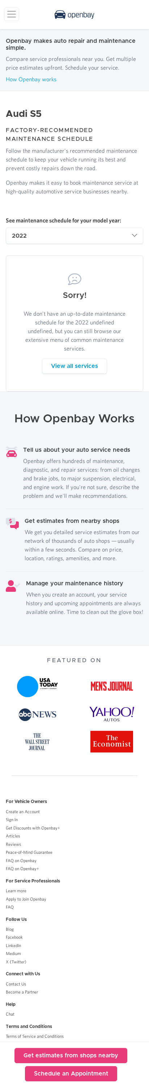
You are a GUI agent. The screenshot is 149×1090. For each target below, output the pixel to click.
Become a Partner (22, 991)
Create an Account (23, 811)
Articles (13, 835)
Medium (13, 953)
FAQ (10, 907)
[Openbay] (74, 14)
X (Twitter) (16, 961)
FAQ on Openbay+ (22, 868)
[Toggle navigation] (11, 14)
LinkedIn (13, 945)
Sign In (12, 819)
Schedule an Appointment (71, 1074)
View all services (74, 366)
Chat (10, 1014)
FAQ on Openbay (21, 860)
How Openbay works (31, 79)
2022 (19, 236)
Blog (10, 929)
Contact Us (16, 984)
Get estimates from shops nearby (71, 1055)
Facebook (14, 937)
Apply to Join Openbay (26, 899)
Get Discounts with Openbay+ (33, 827)
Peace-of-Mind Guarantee (29, 852)
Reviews (13, 844)
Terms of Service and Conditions (35, 1036)
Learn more (16, 890)
